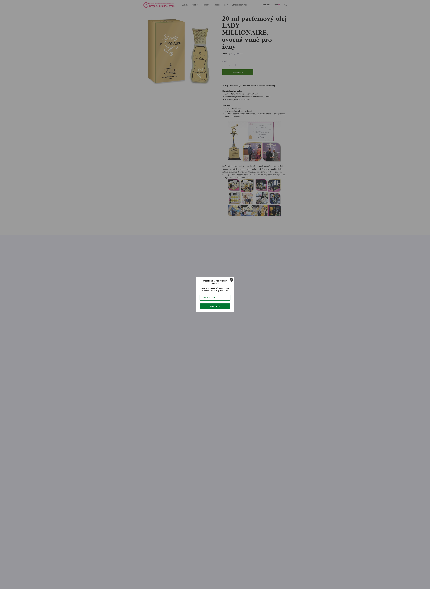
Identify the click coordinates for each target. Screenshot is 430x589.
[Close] (231, 280)
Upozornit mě (215, 306)
